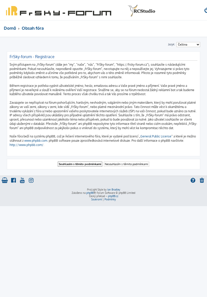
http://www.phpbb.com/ (26, 145)
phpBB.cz (113, 196)
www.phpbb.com (35, 140)
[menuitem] (202, 180)
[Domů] (79, 10)
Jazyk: (171, 44)
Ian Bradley (113, 189)
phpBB (90, 192)
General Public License (155, 136)
